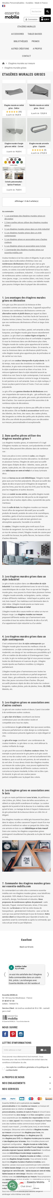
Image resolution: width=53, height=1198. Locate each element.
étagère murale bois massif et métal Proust (19, 1147)
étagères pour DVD (12, 1138)
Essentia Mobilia (35, 1182)
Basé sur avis (33, 1188)
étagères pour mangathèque (13, 1135)
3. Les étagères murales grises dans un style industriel (27, 229)
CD (44, 686)
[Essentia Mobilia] (12, 15)
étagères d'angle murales (19, 1159)
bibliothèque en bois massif (36, 828)
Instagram (21, 1034)
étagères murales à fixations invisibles (25, 1162)
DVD (48, 686)
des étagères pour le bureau (15, 1141)
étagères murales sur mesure (30, 614)
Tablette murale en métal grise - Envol (39, 106)
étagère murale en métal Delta (35, 1144)
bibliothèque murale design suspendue (25, 1153)
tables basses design (13, 1168)
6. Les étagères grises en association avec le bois (25, 246)
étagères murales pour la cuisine (37, 1138)
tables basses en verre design (13, 1174)
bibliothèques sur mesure (26, 1177)
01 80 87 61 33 (8, 1001)
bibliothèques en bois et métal (18, 607)
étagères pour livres (32, 1133)
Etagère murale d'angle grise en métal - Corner (14, 145)
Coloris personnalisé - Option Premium (14, 183)
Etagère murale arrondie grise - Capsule (39, 145)
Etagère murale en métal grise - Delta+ (14, 106)
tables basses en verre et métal (38, 1171)
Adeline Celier (21, 966)
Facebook (5, 1034)
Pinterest (13, 1034)
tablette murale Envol (32, 1150)
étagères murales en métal (30, 1156)
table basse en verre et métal (18, 470)
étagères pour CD (35, 1135)
